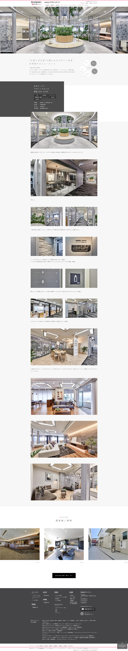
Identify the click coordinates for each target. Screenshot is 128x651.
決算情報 (72, 600)
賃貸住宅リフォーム (58, 623)
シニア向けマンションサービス (60, 635)
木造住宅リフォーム (59, 625)
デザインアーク (32, 645)
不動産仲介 (75, 625)
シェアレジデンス (78, 632)
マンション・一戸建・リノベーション (59, 632)
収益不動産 (70, 632)
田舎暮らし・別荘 (74, 620)
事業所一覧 (72, 598)
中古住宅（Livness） (84, 620)
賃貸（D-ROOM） (52, 630)
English (83, 3)
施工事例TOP (46, 595)
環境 (56, 611)
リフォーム (77, 623)
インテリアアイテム (36, 595)
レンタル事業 (58, 600)
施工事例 (57, 5)
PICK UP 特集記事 (39, 645)
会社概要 (47, 5)
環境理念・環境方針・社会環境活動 (73, 603)
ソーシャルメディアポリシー (61, 648)
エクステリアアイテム (36, 597)
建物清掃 (79, 627)
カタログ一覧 (80, 5)
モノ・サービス (64, 5)
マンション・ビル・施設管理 (86, 635)
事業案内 (52, 5)
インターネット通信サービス (53, 637)
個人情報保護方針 (41, 648)
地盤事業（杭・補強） (72, 629)
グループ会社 (72, 597)
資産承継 (52, 639)
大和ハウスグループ (32, 648)
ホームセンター (71, 639)
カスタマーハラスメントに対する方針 (75, 648)
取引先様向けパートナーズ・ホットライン (90, 648)
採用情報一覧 (46, 602)
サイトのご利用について (50, 648)
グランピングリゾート (87, 632)
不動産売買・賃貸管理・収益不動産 (86, 637)
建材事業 (57, 598)
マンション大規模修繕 (61, 627)
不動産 (76, 637)
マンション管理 (54, 629)
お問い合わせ (95, 3)
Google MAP (83, 602)
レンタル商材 (35, 600)
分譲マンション (66, 620)
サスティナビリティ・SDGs (60, 607)
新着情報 (87, 3)
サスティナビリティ (72, 5)
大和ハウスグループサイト (92, 1)
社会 (56, 609)
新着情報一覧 (35, 607)
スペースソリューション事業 (60, 597)
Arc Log (86, 5)
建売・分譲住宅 (58, 620)
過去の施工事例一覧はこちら (64, 575)
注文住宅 (52, 620)
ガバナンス (57, 612)
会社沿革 (72, 595)
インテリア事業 (58, 595)
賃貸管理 (59, 630)
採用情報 (90, 3)
